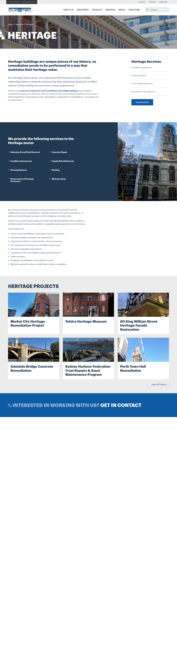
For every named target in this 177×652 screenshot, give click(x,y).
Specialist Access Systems (143, 91)
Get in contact (120, 405)
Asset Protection (139, 75)
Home (10, 24)
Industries (19, 24)
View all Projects (159, 384)
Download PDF (142, 102)
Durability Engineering (141, 67)
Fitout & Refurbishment (142, 83)
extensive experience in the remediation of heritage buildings (49, 90)
